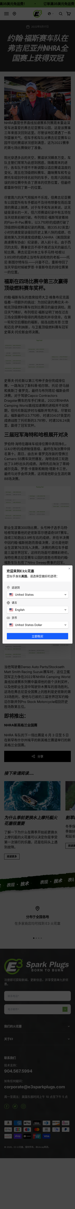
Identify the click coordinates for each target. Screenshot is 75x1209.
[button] (37, 594)
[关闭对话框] (69, 568)
